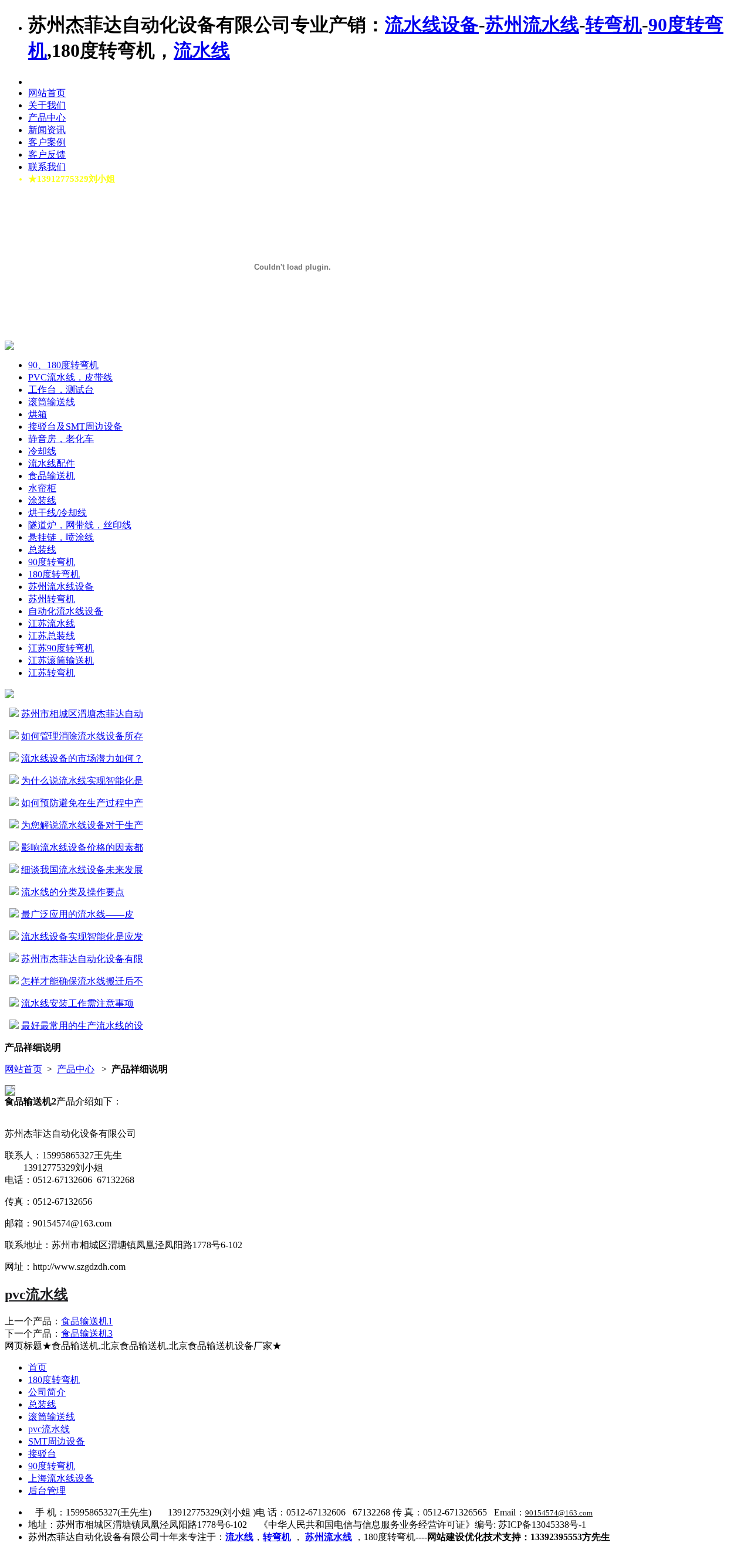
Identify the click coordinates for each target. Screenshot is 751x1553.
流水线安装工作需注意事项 (77, 1003)
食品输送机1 (87, 1321)
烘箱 (37, 414)
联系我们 (47, 167)
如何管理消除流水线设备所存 (82, 736)
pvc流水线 (36, 1294)
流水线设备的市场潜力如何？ (82, 758)
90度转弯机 (51, 562)
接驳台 (42, 1454)
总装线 (42, 550)
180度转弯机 (54, 574)
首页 (37, 1367)
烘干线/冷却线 (57, 513)
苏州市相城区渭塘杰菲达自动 (82, 714)
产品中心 (47, 118)
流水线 (202, 50)
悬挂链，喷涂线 (61, 537)
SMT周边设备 (56, 1441)
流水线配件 (51, 463)
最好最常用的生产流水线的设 (82, 1026)
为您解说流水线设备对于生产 (82, 825)
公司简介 (47, 1392)
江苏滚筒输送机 (61, 660)
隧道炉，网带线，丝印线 (79, 525)
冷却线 (42, 451)
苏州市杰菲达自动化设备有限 (82, 959)
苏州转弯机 (51, 599)
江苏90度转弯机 (61, 648)
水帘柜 (42, 488)
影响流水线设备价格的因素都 (82, 847)
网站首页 (47, 93)
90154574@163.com (559, 1512)
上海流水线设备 (61, 1478)
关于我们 (47, 105)
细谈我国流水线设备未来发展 (82, 870)
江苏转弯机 (51, 673)
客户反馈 (47, 154)
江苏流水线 (51, 623)
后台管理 (47, 1491)
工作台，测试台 (61, 390)
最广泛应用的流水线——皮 (77, 914)
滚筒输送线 (51, 402)
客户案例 (47, 142)
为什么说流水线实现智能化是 (82, 781)
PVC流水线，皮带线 (70, 377)
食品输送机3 (87, 1333)
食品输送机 (51, 476)
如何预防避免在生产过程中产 (82, 803)
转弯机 (614, 24)
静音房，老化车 (61, 439)
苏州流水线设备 (61, 587)
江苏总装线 (51, 636)
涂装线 (42, 500)
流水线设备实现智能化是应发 (82, 937)
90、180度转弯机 (63, 365)
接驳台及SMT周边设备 (75, 426)
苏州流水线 (532, 24)
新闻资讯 (47, 130)
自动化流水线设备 (65, 611)
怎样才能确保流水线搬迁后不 (82, 981)
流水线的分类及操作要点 (72, 892)
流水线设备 (432, 24)
